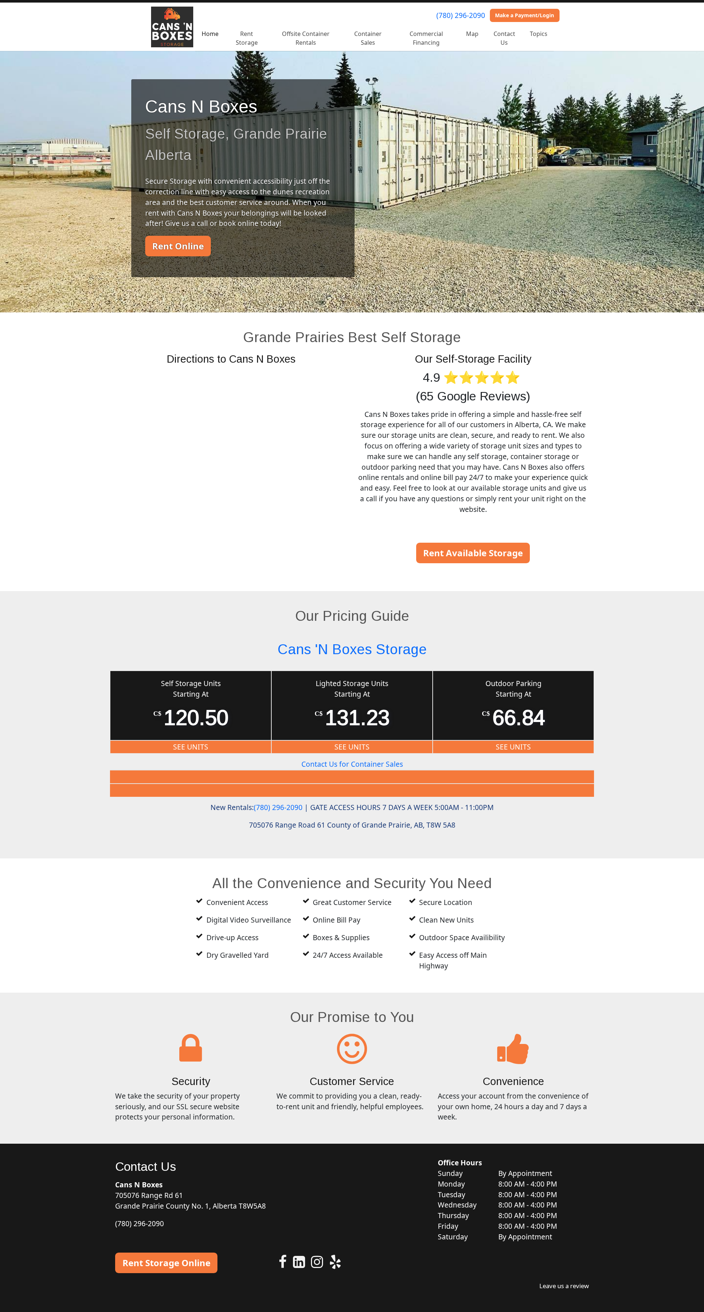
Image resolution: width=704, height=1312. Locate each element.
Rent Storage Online (166, 1263)
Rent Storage (247, 38)
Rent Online (178, 246)
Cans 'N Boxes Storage (352, 649)
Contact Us (504, 38)
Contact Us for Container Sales (352, 764)
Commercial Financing (426, 38)
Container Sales (368, 38)
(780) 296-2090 (460, 15)
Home (210, 34)
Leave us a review (564, 1286)
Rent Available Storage (473, 553)
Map (472, 34)
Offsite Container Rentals (306, 38)
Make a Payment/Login (524, 15)
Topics (538, 34)
